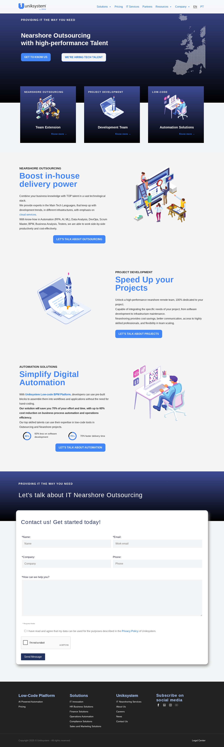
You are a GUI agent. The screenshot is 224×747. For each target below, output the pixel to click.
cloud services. (28, 214)
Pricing (119, 6)
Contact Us (122, 721)
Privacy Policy (130, 631)
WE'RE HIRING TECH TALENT (84, 57)
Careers (120, 711)
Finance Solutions (79, 711)
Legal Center (198, 740)
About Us (121, 706)
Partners (147, 6)
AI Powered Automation (31, 701)
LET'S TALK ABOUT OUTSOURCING (79, 239)
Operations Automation (81, 716)
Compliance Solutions (81, 721)
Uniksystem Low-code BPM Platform (48, 394)
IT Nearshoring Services (128, 701)
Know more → (59, 134)
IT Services (132, 6)
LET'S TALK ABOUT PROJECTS (139, 333)
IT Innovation (76, 701)
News (119, 716)
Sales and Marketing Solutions (85, 726)
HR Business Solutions (81, 706)
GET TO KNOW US (35, 57)
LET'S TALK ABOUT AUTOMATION (80, 447)
